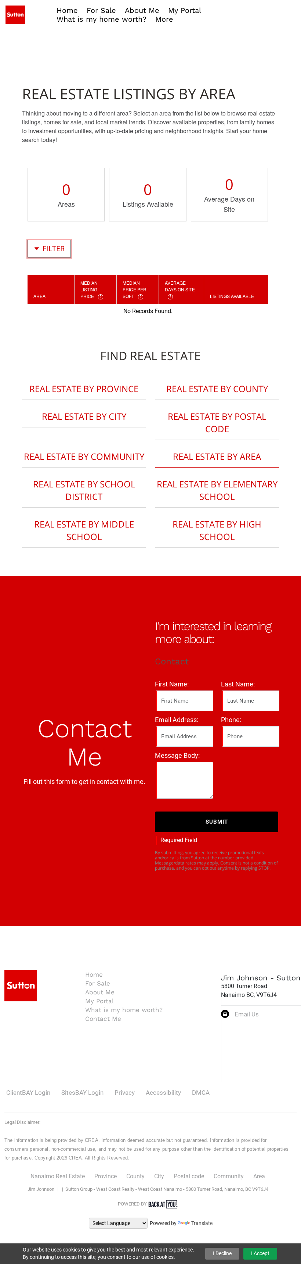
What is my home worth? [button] (101, 19)
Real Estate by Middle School (84, 530)
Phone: (231, 720)
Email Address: (176, 720)
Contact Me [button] (103, 1018)
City (159, 1176)
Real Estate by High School (217, 530)
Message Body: (177, 755)
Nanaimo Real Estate (57, 1176)
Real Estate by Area (217, 456)
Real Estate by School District (84, 490)
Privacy (125, 1092)
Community (229, 1176)
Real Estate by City (84, 416)
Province (105, 1176)
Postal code (189, 1176)
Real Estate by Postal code (217, 422)
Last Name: (238, 684)
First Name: (172, 684)
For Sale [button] (101, 10)
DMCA (201, 1092)
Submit (217, 822)
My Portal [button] (184, 10)
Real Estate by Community (84, 456)
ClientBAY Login (28, 1092)
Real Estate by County (217, 389)
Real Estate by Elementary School (217, 490)
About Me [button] (142, 10)
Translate (202, 1223)
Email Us (247, 1014)
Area (259, 1176)
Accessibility (163, 1092)
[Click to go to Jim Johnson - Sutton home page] (15, 14)
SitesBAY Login (82, 1092)
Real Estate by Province (83, 389)
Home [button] (67, 10)
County (135, 1176)
